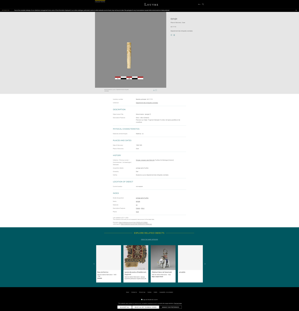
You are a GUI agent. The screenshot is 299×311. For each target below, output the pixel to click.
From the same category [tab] (149, 239)
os (136, 205)
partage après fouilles (142, 198)
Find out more (178, 303)
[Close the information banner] (296, 10)
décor (143, 208)
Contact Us (134, 292)
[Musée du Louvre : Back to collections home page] (151, 4)
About (127, 292)
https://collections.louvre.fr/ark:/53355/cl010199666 (133, 222)
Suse (137, 211)
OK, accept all (124, 307)
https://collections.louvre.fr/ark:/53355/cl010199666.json (136, 224)
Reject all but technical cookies (146, 307)
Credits (155, 292)
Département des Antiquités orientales (147, 103)
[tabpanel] (149, 264)
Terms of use (142, 292)
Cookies (149, 292)
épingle (138, 201)
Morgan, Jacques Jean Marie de (145, 160)
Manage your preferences (170, 307)
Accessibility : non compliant (166, 292)
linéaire (138, 208)
